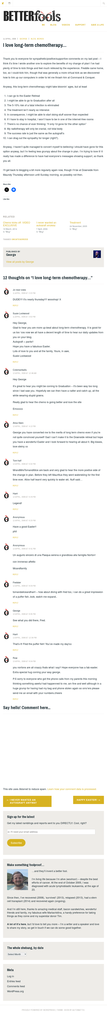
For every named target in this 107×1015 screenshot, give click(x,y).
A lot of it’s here (16, 924)
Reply (15, 305)
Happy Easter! (87, 799)
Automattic (78, 1010)
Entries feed (13, 981)
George (23, 39)
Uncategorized (20, 239)
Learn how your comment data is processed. (72, 789)
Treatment (75, 222)
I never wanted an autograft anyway (46, 224)
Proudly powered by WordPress (38, 1010)
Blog (53, 24)
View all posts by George (20, 261)
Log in (10, 976)
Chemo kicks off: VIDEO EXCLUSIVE (16, 224)
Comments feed (16, 986)
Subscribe (16, 842)
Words (40, 39)
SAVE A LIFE (97, 24)
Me (43, 24)
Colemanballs (20, 369)
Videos (66, 24)
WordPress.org (15, 991)
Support (80, 24)
